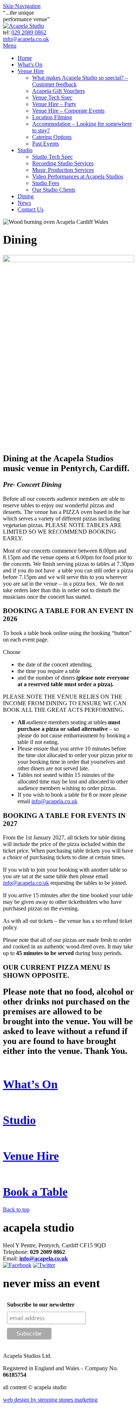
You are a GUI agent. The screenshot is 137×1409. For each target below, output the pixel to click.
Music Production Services (63, 170)
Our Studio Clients (53, 190)
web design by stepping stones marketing (50, 1400)
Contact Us (30, 209)
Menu (9, 45)
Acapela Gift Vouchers (58, 91)
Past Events (45, 143)
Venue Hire (31, 71)
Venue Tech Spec (52, 97)
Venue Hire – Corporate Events (68, 111)
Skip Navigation (22, 6)
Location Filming (52, 117)
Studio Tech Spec (52, 157)
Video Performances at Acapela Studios (77, 176)
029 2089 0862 (28, 32)
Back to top (16, 1209)
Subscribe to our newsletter (41, 1304)
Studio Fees (45, 183)
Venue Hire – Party (54, 104)
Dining (26, 196)
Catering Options (52, 137)
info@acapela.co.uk (26, 39)
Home (25, 58)
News (24, 203)
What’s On (30, 64)
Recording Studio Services (63, 163)
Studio (25, 150)
